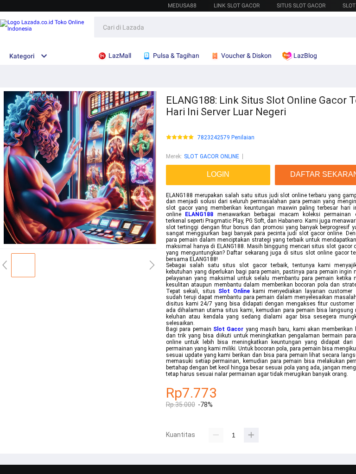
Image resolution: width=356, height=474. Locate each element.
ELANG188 (199, 214)
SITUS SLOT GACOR (301, 5)
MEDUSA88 (182, 5)
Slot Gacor (228, 329)
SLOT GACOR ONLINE (211, 156)
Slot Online (233, 291)
